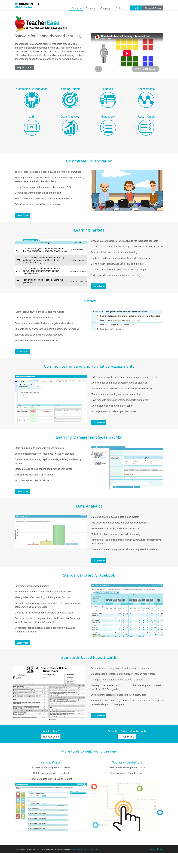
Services (90, 8)
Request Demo (153, 8)
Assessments (146, 88)
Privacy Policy (76, 849)
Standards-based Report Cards (89, 657)
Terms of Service (90, 849)
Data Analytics (70, 116)
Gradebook (108, 116)
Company (105, 8)
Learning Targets (69, 88)
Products (76, 8)
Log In (136, 8)
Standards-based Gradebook (89, 575)
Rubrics (108, 88)
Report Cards (146, 116)
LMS (32, 116)
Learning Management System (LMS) (89, 437)
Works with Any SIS (127, 762)
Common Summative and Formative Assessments (89, 366)
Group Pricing (127, 736)
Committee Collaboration (31, 88)
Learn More (22, 215)
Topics (119, 8)
